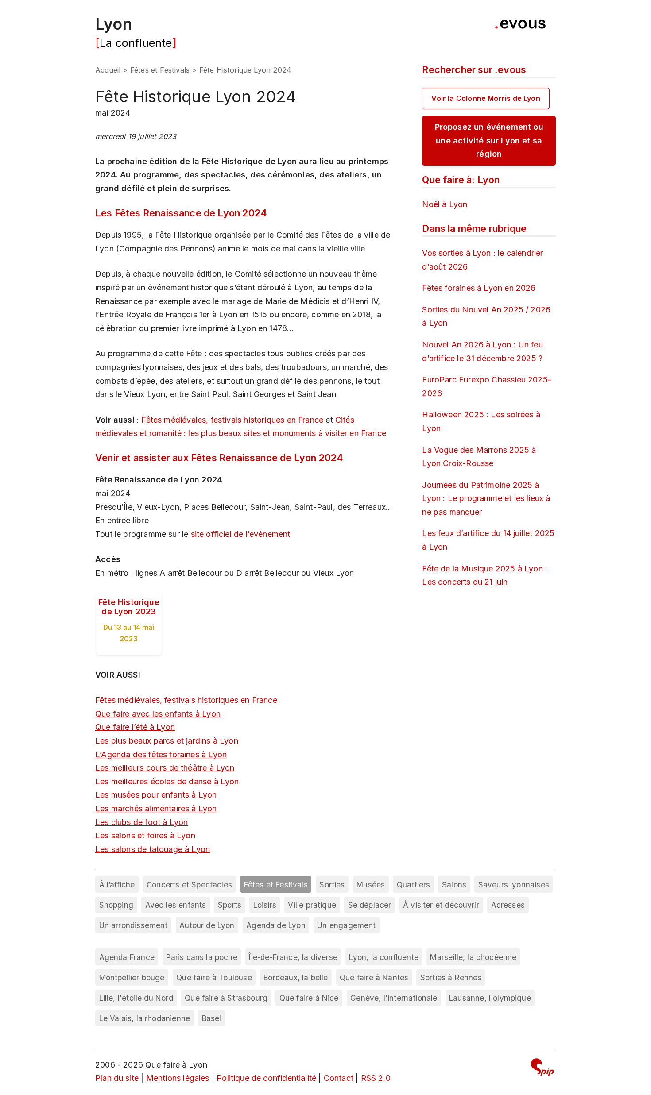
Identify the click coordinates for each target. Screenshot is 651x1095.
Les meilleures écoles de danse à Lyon (167, 781)
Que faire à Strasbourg (226, 997)
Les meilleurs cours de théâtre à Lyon (165, 767)
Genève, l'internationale (393, 997)
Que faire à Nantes (374, 977)
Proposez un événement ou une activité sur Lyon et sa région (489, 140)
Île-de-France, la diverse (293, 957)
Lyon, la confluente (383, 957)
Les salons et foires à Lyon (145, 835)
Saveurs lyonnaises (513, 884)
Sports (229, 905)
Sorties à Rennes (451, 977)
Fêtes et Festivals (160, 70)
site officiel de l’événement (241, 534)
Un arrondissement (133, 925)
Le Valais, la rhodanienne (144, 1018)
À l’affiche (117, 884)
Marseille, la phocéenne (473, 957)
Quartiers (413, 884)
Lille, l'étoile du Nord (136, 997)
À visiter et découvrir (441, 905)
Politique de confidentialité (266, 1078)
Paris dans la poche (201, 957)
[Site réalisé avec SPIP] (542, 1068)
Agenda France (127, 957)
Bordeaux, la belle (296, 977)
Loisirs (264, 905)
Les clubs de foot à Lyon (141, 822)
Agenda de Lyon (276, 925)
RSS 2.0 (376, 1078)
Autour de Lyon (207, 925)
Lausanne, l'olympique (490, 997)
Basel (211, 1018)
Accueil (107, 70)
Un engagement (346, 925)
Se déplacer (369, 905)
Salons (454, 884)
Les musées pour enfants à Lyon (156, 794)
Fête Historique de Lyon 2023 (128, 607)
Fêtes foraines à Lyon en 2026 (478, 288)
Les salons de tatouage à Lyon (152, 849)
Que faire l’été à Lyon (135, 727)
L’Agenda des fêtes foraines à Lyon (161, 754)
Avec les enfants (175, 905)
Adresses (508, 905)
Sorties (332, 884)
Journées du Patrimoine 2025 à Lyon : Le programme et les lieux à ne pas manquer (486, 498)
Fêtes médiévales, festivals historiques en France (232, 419)
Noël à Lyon (444, 204)
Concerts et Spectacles (189, 884)
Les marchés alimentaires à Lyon (156, 808)
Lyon (113, 24)
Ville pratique (312, 905)
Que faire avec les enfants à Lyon (158, 713)
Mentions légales (177, 1078)
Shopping (116, 905)
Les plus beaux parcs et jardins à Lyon (166, 740)
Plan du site (117, 1078)
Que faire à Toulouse (214, 977)
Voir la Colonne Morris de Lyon (485, 98)
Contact (338, 1078)
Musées (370, 884)
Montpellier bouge (132, 977)
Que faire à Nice (309, 997)
